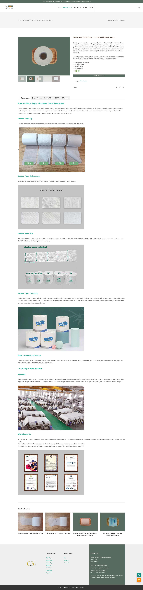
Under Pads (49, 570)
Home (109, 20)
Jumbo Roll (48, 565)
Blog (65, 558)
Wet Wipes (48, 568)
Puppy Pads (49, 572)
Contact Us (66, 563)
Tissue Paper (49, 560)
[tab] (25, 98)
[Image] (28, 524)
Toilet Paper (115, 20)
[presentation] (25, 98)
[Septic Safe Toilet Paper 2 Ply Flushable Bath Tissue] (44, 56)
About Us (66, 560)
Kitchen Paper (49, 563)
